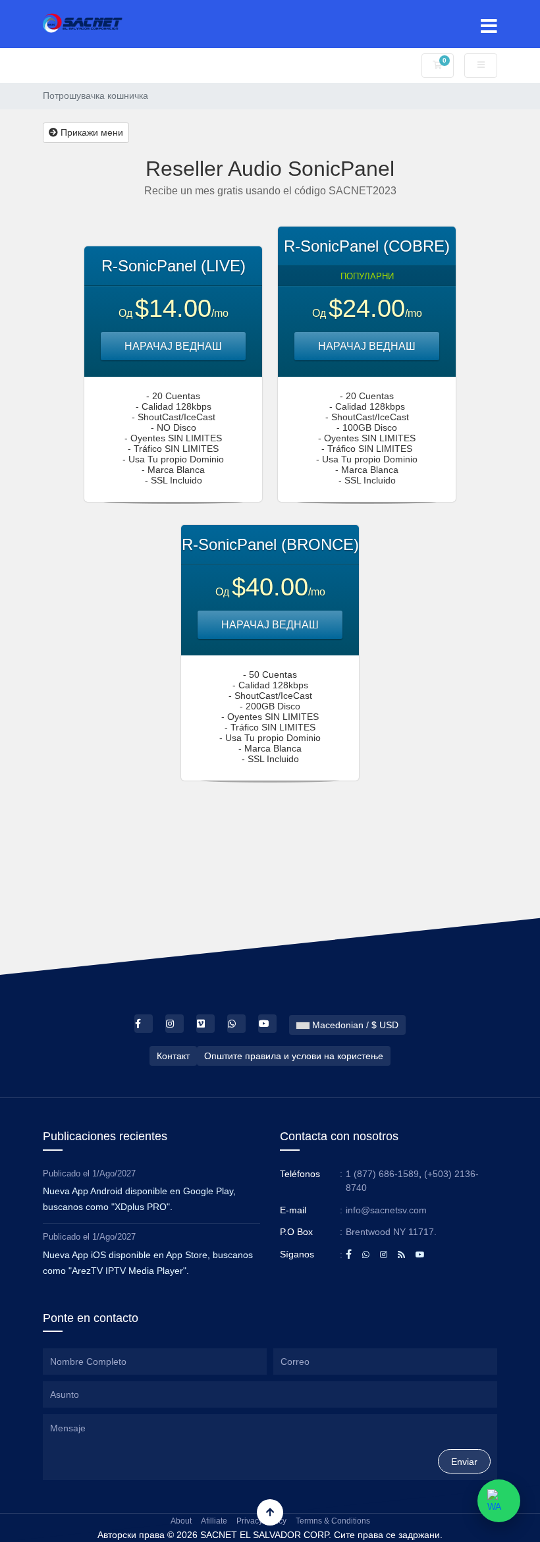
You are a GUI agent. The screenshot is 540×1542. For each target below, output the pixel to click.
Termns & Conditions (333, 1521)
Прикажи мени (90, 132)
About (181, 1521)
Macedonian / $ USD (354, 1025)
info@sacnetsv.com (386, 1210)
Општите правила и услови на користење (293, 1056)
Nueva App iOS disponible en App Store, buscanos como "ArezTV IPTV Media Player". (148, 1263)
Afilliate (214, 1521)
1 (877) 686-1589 (382, 1174)
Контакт (173, 1056)
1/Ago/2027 (114, 1173)
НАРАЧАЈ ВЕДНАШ (173, 346)
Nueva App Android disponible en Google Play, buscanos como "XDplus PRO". (139, 1199)
